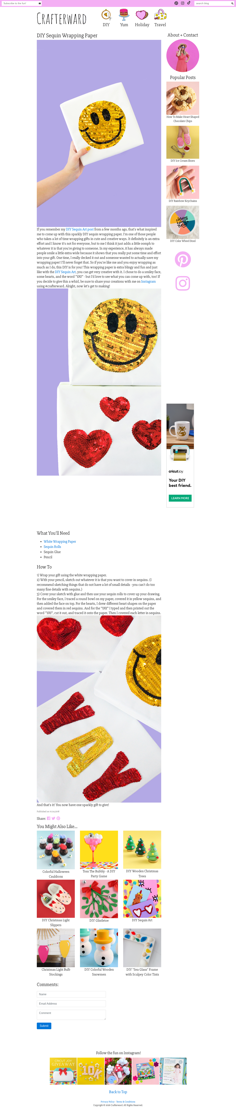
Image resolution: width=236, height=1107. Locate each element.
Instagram (148, 281)
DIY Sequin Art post (80, 229)
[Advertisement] (182, 348)
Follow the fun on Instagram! (118, 1053)
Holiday (142, 25)
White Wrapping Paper (60, 541)
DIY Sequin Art (65, 272)
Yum (124, 25)
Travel (160, 25)
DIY (106, 25)
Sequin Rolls (52, 547)
